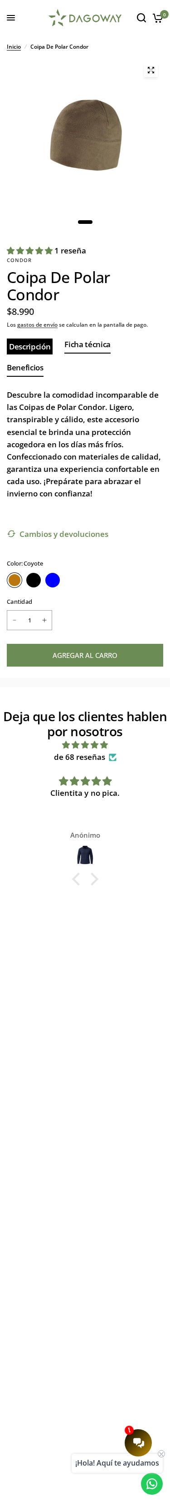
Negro (33, 580)
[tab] (30, 347)
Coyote (14, 580)
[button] (78, 878)
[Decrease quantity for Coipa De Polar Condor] (14, 620)
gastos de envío (37, 325)
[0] (156, 17)
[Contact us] (152, 1484)
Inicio (14, 47)
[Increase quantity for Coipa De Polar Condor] (44, 620)
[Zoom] (151, 70)
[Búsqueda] (141, 17)
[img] (85, 744)
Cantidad (19, 601)
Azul (52, 580)
